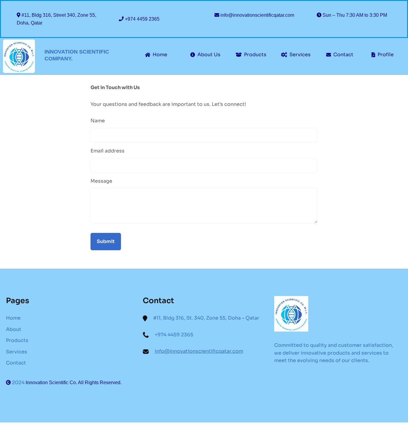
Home (160, 54)
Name (98, 120)
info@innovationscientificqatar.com (257, 15)
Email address (108, 151)
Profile (386, 54)
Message (101, 181)
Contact (343, 54)
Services (300, 54)
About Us (208, 54)
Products (255, 54)
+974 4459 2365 (142, 19)
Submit (106, 241)
